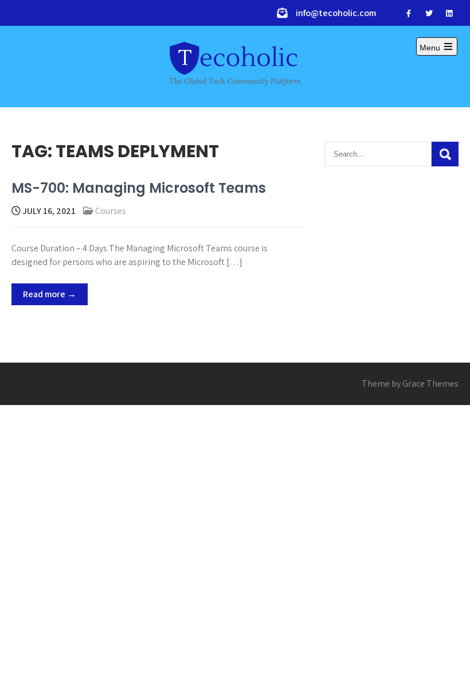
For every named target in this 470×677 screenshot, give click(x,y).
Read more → (49, 294)
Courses (110, 211)
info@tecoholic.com (336, 13)
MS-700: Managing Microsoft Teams (138, 187)
